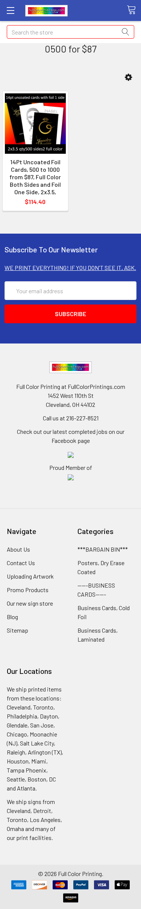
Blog (12, 616)
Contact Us (21, 562)
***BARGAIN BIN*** (102, 549)
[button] (128, 77)
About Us (18, 549)
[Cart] (134, 10)
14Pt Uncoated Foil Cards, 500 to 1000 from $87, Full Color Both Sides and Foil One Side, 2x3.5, (35, 176)
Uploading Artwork (30, 576)
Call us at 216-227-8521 (71, 418)
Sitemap (17, 630)
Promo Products (28, 589)
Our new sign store (30, 603)
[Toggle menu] (10, 10)
